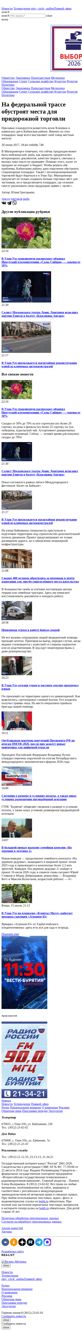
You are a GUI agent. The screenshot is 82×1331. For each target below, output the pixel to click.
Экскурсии (55, 1111)
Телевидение (22, 8)
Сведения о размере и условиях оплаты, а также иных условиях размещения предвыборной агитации (39, 797)
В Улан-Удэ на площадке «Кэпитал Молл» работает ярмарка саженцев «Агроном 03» (37, 915)
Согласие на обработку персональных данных (32, 1221)
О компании (50, 1107)
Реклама (64, 1107)
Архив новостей (12, 1228)
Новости (7, 8)
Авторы (7, 1231)
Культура (60, 81)
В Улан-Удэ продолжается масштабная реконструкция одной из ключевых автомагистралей (39, 364)
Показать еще (10, 934)
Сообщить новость (14, 1316)
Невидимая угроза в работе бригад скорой (30, 630)
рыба (26, 198)
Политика (8, 84)
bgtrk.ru (43, 1201)
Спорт (23, 81)
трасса (6, 198)
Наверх (6, 1100)
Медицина (58, 77)
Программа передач (35, 1111)
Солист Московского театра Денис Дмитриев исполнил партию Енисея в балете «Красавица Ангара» (40, 314)
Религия (72, 81)
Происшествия (40, 77)
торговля (16, 198)
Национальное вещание (25, 1107)
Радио (5, 1107)
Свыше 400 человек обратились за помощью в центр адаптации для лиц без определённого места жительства (40, 579)
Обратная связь (11, 1111)
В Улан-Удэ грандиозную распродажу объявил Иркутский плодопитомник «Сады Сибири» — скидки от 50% (41, 262)
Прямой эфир (51, 8)
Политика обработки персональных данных (30, 1218)
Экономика (22, 77)
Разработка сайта (13, 1251)
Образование (10, 81)
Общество (8, 77)
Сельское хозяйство (41, 81)
